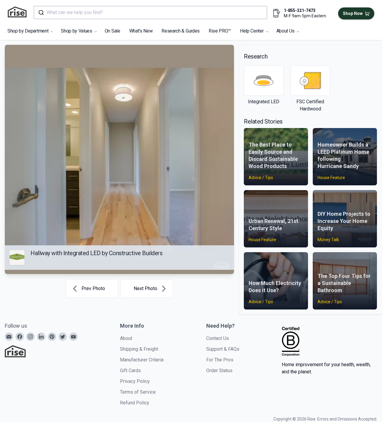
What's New (141, 31)
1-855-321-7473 (299, 10)
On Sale (112, 31)
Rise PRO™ (220, 31)
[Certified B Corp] (291, 341)
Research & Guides (180, 31)
